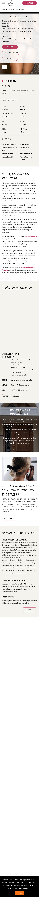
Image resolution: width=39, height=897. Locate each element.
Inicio (3, 9)
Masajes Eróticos (7, 153)
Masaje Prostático (8, 157)
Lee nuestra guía (9, 518)
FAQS (29, 609)
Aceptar (19, 893)
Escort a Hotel (24, 148)
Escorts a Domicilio (26, 144)
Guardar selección (11, 53)
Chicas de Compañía (9, 144)
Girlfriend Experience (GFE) (9, 149)
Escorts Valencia (13, 9)
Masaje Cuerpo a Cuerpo (26, 158)
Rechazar (10, 59)
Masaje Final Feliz (26, 153)
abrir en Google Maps (11, 396)
